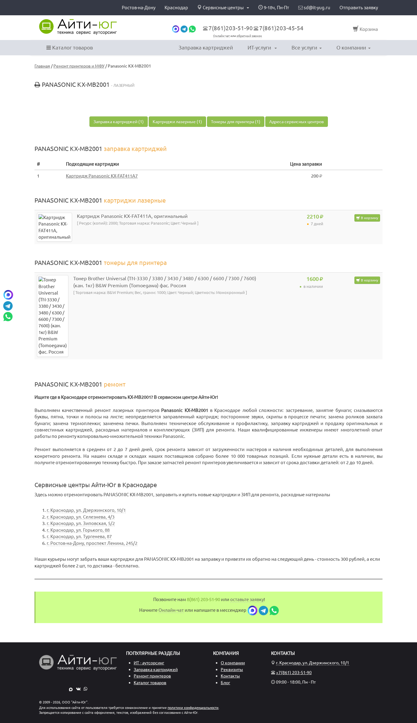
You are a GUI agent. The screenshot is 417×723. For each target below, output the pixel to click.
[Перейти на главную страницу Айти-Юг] (78, 27)
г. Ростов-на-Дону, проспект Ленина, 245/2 (92, 543)
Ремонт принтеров (152, 675)
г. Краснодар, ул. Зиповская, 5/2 (81, 523)
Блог (225, 682)
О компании (351, 47)
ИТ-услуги (260, 47)
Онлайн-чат (221, 36)
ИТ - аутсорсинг (149, 662)
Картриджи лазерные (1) (177, 121)
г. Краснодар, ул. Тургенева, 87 (79, 536)
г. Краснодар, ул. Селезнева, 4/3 (80, 516)
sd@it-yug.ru (316, 7)
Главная (42, 66)
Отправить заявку (358, 7)
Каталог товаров (72, 47)
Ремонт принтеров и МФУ (78, 66)
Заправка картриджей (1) (118, 121)
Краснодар (176, 7)
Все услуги (304, 47)
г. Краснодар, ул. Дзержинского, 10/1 (86, 510)
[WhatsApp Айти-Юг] (85, 688)
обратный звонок (249, 36)
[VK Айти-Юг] (78, 688)
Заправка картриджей (206, 47)
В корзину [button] (369, 218)
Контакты (230, 675)
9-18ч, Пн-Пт (276, 7)
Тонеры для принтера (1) (235, 121)
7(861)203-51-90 (231, 28)
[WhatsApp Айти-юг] (192, 28)
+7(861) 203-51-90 (294, 672)
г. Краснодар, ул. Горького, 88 (78, 530)
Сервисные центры (223, 7)
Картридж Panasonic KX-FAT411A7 (102, 175)
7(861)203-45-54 (281, 28)
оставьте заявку (247, 599)
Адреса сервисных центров (296, 121)
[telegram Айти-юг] (184, 28)
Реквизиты (232, 669)
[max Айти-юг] (175, 28)
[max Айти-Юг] (71, 688)
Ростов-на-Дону (138, 7)
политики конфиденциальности (193, 708)
